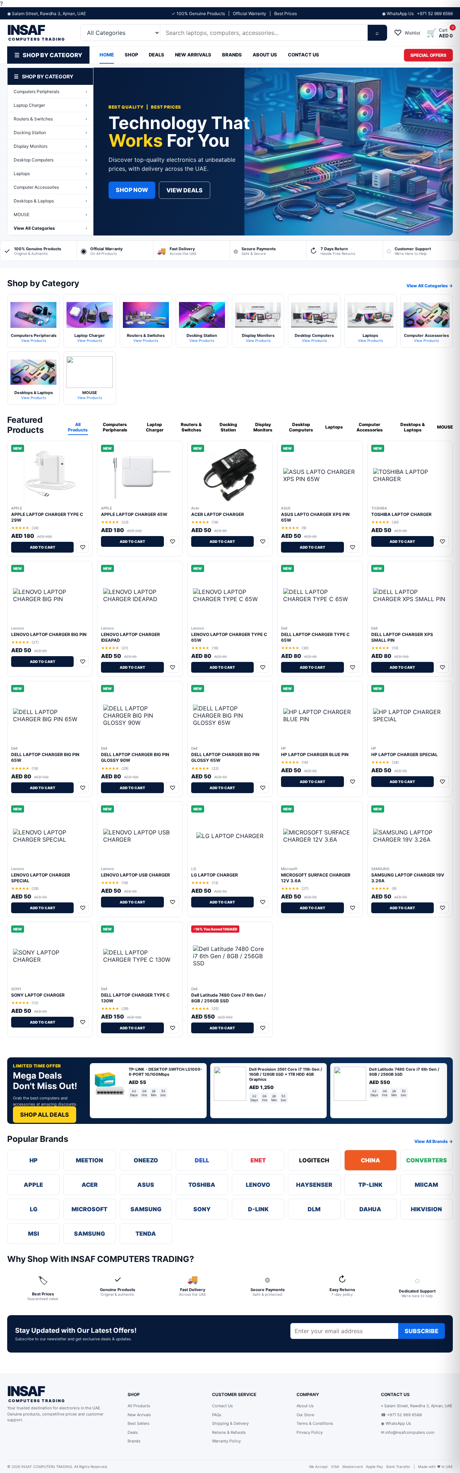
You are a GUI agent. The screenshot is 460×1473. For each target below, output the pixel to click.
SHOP (131, 55)
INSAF (36, 33)
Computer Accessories (50, 187)
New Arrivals (139, 1414)
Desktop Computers (50, 160)
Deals (133, 1432)
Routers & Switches (50, 119)
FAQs (216, 1414)
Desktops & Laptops (50, 200)
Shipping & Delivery (230, 1423)
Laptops (50, 173)
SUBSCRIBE (421, 1331)
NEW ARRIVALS (193, 55)
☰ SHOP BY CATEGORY (48, 55)
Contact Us (222, 1405)
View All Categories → (429, 285)
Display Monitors (50, 146)
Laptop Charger (50, 105)
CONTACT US (303, 55)
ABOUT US (265, 55)
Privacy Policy (309, 1432)
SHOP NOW (132, 189)
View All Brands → (433, 1141)
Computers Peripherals (50, 91)
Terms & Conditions (314, 1423)
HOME (107, 55)
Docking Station (50, 132)
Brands (134, 1441)
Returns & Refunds (229, 1432)
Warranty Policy (226, 1441)
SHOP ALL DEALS (44, 1114)
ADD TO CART (42, 547)
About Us (305, 1405)
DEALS (156, 55)
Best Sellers (139, 1423)
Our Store (305, 1414)
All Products (78, 427)
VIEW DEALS (184, 190)
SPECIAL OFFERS (428, 55)
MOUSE (50, 214)
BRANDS (232, 55)
